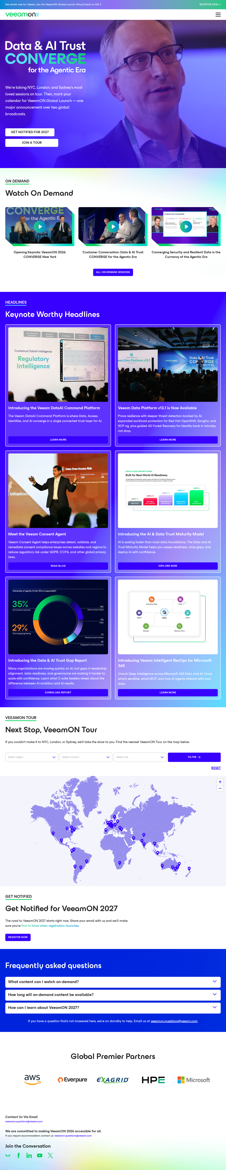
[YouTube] (39, 1155)
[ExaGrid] (113, 1080)
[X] (50, 1155)
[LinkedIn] (29, 1155)
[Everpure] (73, 1080)
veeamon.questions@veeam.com (174, 1021)
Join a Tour (32, 142)
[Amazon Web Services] (32, 1080)
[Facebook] (18, 1155)
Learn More (58, 440)
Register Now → (210, 4)
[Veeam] (8, 1155)
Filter (192, 757)
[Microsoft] (194, 1080)
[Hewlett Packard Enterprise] (153, 1080)
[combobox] (31, 757)
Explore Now (167, 566)
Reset (216, 768)
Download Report (58, 693)
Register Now (18, 937)
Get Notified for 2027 (30, 132)
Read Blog (58, 566)
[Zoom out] (220, 788)
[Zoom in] (220, 781)
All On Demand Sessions (113, 272)
